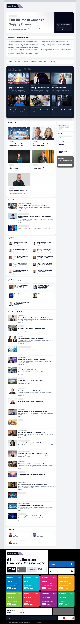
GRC (68, 125)
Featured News (25, 61)
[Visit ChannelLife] (29, 577)
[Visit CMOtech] (47, 577)
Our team (48, 618)
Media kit (14, 588)
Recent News (46, 61)
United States (22, 612)
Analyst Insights (17, 61)
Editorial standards (32, 618)
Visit (8, 588)
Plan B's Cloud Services (26, 622)
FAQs (38, 618)
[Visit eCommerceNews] (12, 594)
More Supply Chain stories (31, 524)
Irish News (10, 61)
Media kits (43, 618)
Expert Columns (33, 61)
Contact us (17, 618)
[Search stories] (72, 611)
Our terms (54, 618)
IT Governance (61, 127)
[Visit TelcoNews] (64, 594)
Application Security (62, 125)
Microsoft (67, 127)
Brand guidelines (10, 618)
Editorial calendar (24, 618)
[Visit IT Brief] (29, 594)
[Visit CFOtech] (12, 577)
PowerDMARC (40, 622)
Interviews (40, 61)
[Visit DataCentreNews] (64, 577)
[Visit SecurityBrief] (47, 594)
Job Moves (53, 61)
